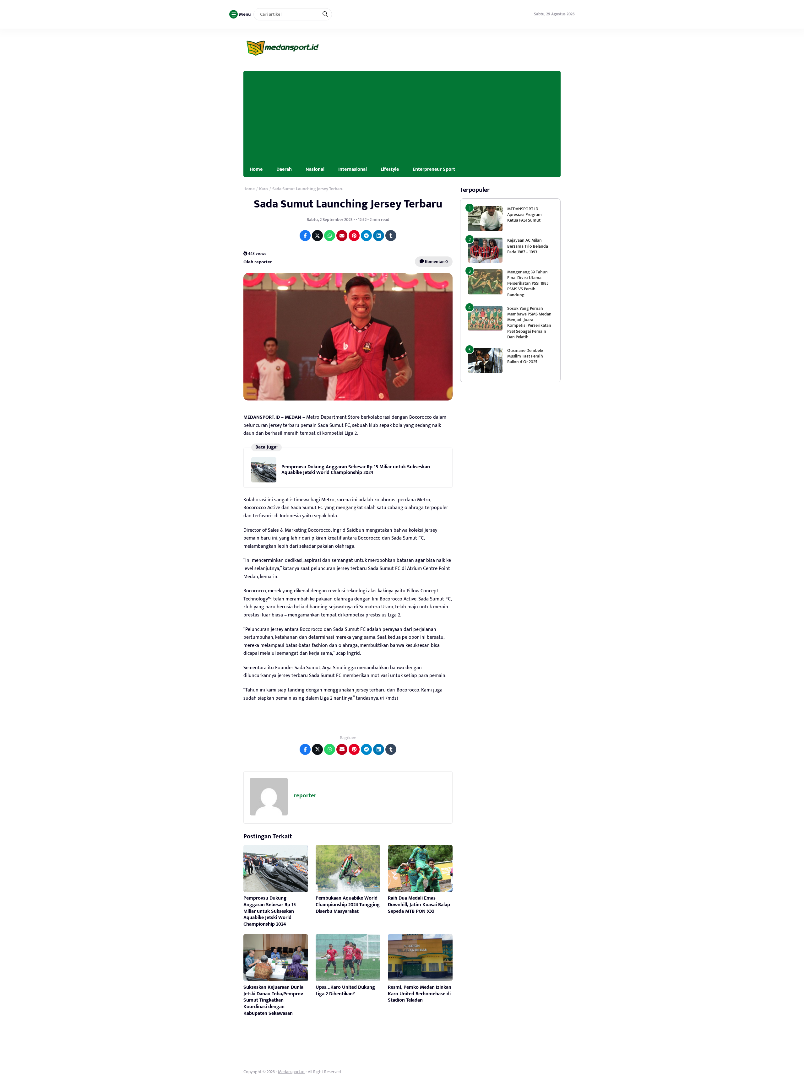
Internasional (352, 169)
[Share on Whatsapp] (329, 235)
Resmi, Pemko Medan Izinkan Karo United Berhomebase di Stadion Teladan (419, 994)
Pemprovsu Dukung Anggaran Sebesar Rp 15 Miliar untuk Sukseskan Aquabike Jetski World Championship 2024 (355, 470)
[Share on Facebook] (305, 235)
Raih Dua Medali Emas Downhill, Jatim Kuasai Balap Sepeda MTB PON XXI (419, 905)
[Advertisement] (402, 115)
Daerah (284, 169)
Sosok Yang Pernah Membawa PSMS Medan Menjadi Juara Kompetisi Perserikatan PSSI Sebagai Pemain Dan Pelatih (529, 323)
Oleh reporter (257, 262)
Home (256, 169)
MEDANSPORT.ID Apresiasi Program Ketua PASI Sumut (524, 214)
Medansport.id (291, 1071)
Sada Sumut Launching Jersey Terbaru (348, 204)
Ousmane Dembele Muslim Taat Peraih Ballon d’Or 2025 (525, 356)
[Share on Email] (341, 235)
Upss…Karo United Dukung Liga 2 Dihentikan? (345, 990)
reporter (305, 795)
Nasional (315, 169)
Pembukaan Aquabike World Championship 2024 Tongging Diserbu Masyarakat (348, 905)
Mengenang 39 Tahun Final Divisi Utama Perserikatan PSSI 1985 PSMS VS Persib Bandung (528, 283)
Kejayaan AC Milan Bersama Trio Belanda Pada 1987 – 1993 (527, 246)
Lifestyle (390, 169)
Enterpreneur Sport (434, 169)
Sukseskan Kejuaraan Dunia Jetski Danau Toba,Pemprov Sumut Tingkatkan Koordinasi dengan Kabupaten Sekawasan (273, 1000)
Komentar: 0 (436, 261)
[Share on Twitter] (317, 235)
